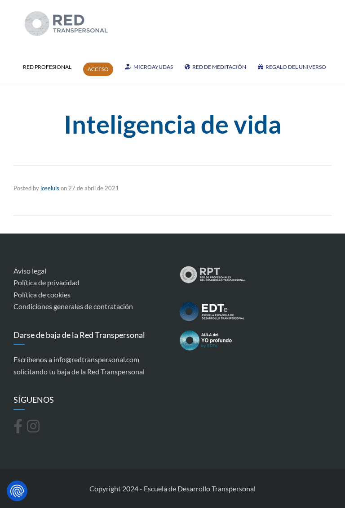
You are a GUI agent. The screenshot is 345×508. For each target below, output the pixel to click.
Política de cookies (42, 294)
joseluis (49, 188)
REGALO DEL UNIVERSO (295, 66)
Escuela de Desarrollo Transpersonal (200, 488)
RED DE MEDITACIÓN (219, 66)
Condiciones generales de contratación (73, 306)
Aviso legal (29, 270)
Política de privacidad (46, 282)
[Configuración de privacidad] (17, 491)
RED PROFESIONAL (47, 66)
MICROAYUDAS (153, 66)
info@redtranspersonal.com (96, 359)
